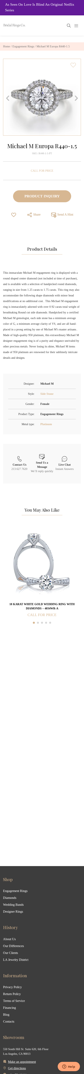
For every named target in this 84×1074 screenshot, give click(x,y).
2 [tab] (38, 623)
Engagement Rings (23, 46)
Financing (9, 1007)
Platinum (46, 424)
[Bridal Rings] (8, 25)
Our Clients (10, 953)
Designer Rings (13, 911)
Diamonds (9, 897)
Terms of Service (14, 1001)
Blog (6, 1014)
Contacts (8, 1021)
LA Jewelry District (15, 959)
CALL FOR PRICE (42, 170)
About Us (9, 939)
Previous (7, 98)
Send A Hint (64, 214)
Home (6, 46)
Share (36, 214)
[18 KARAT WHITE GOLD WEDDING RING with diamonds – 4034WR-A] (42, 562)
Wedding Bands (13, 904)
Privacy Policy (12, 987)
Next (76, 98)
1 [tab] (34, 623)
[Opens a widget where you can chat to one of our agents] (68, 1067)
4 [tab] (46, 623)
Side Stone (46, 393)
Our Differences (13, 946)
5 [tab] (50, 623)
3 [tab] (42, 623)
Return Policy (12, 994)
